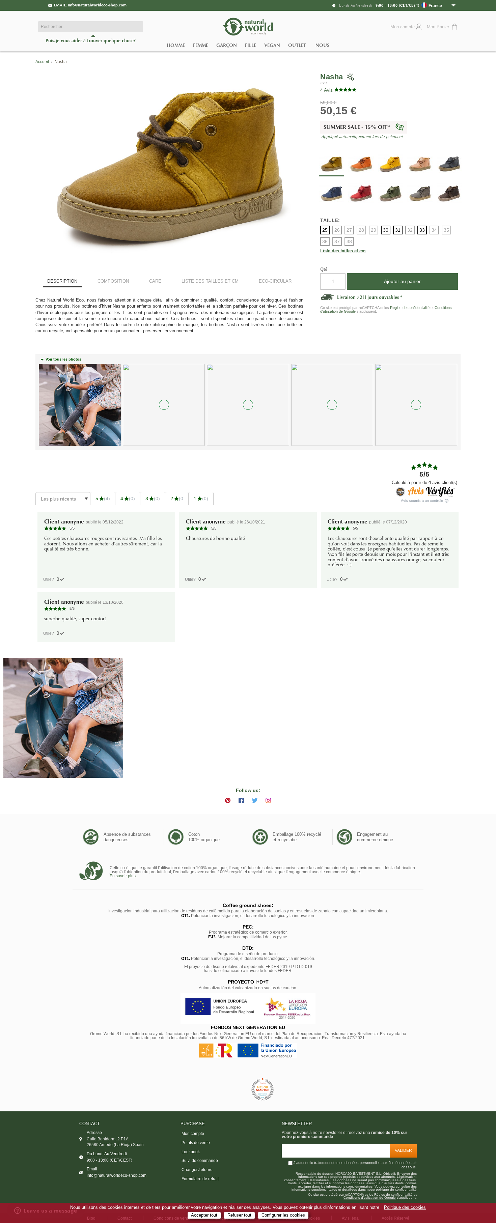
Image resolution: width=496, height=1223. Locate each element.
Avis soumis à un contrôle (422, 501)
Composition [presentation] (113, 281)
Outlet (297, 45)
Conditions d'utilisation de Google (369, 1197)
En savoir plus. (123, 876)
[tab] (62, 281)
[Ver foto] (63, 718)
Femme (200, 45)
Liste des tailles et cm (343, 251)
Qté (323, 269)
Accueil (42, 62)
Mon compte (193, 1133)
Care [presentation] (155, 281)
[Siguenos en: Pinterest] (227, 800)
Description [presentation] (62, 281)
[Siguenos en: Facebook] (241, 800)
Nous (322, 45)
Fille (250, 45)
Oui (58, 579)
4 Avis (326, 90)
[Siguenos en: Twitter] (254, 800)
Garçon (226, 45)
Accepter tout (204, 1215)
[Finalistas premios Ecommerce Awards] (262, 1090)
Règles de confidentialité (410, 308)
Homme (176, 45)
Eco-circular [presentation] (275, 281)
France (435, 5)
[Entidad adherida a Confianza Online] (233, 1089)
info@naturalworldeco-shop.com (97, 5)
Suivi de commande (200, 1160)
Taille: (330, 220)
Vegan (272, 45)
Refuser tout (239, 1215)
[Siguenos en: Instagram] (268, 800)
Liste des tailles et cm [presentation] (210, 281)
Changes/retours (197, 1169)
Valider (403, 1150)
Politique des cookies (405, 1207)
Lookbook (191, 1151)
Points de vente (196, 1142)
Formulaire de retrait (200, 1178)
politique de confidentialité (396, 1189)
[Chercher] (136, 26)
